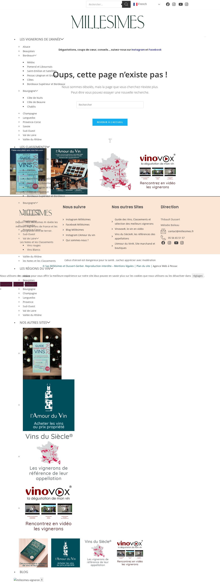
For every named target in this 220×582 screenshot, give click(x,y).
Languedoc (29, 117)
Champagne (30, 113)
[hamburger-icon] (205, 36)
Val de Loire (29, 135)
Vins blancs (33, 214)
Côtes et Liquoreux (38, 191)
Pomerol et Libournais (39, 66)
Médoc (31, 62)
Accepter (6, 284)
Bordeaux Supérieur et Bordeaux (46, 84)
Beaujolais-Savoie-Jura (35, 158)
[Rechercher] (126, 4)
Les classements (33, 147)
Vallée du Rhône (32, 139)
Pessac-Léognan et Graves (42, 75)
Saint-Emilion (34, 174)
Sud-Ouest (29, 130)
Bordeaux (28, 55)
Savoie (26, 126)
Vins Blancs (33, 249)
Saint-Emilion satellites (40, 178)
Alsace (26, 46)
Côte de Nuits (35, 97)
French (142, 4)
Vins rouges (34, 210)
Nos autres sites (33, 322)
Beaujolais (29, 280)
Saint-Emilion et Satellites (42, 71)
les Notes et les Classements (39, 260)
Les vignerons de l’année (40, 39)
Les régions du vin (35, 268)
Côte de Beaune (36, 102)
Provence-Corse (32, 122)
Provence (28, 302)
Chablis (31, 106)
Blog (24, 572)
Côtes (30, 79)
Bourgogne (29, 91)
